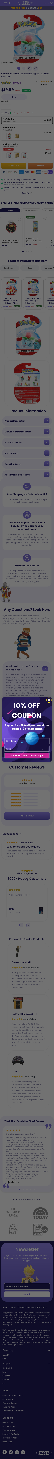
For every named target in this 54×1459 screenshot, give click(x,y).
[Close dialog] (49, 700)
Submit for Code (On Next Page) (27, 755)
